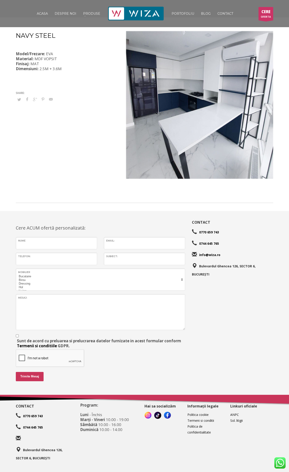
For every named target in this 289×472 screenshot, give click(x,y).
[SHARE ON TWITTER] (19, 99)
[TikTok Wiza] (157, 415)
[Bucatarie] (99, 276)
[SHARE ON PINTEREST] (43, 99)
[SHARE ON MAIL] (50, 99)
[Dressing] (99, 283)
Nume (22, 240)
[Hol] (99, 287)
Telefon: (24, 256)
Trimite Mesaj (29, 376)
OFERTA (266, 13)
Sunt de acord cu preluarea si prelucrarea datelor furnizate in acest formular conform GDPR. (99, 343)
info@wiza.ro (209, 254)
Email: (110, 240)
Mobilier (24, 272)
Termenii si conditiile (37, 345)
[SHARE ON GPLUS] (35, 99)
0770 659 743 (209, 232)
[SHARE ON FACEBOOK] (27, 99)
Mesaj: (22, 297)
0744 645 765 (209, 243)
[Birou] (99, 280)
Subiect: (112, 256)
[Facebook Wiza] (167, 415)
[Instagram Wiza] (147, 415)
